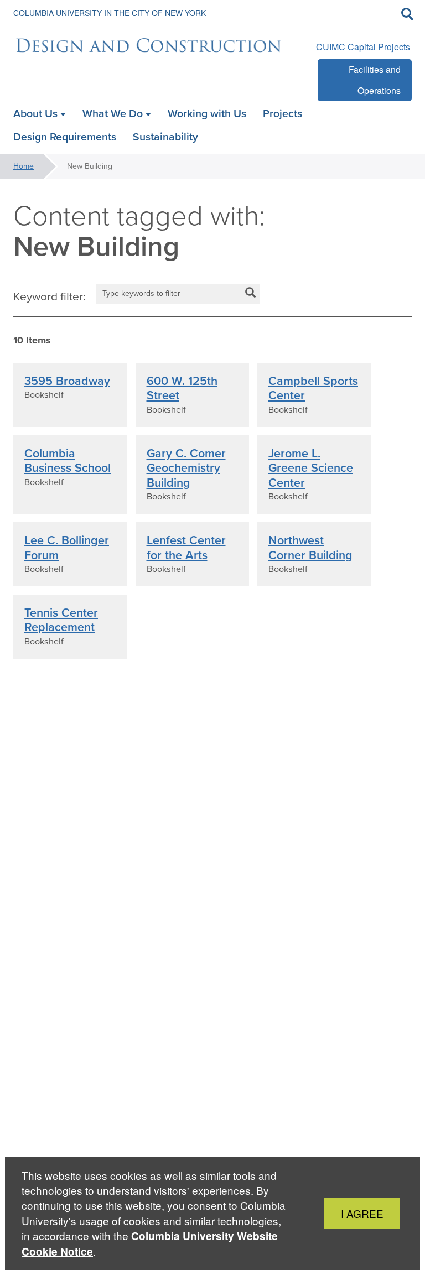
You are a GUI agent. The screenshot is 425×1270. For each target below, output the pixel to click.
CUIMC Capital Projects (363, 46)
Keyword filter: (49, 296)
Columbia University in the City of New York (109, 12)
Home (23, 166)
